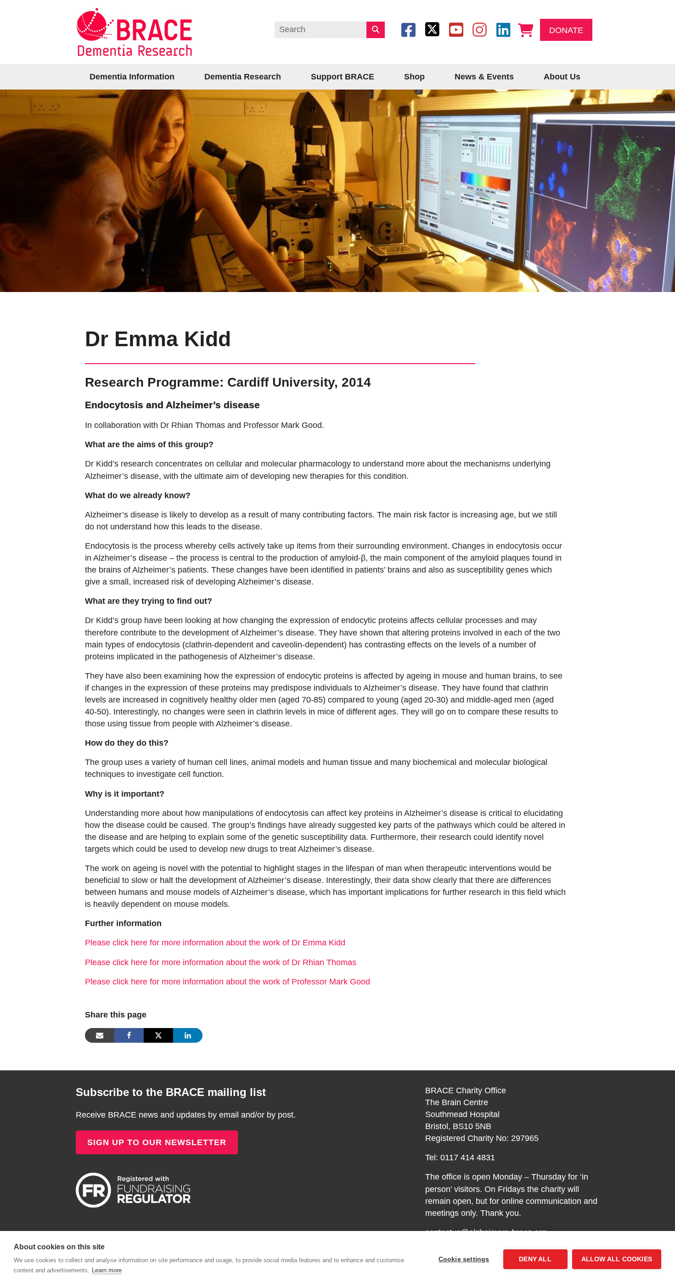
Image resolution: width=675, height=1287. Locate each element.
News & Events (484, 76)
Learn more (107, 1270)
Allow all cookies (616, 1259)
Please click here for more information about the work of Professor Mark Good (227, 981)
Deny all (535, 1259)
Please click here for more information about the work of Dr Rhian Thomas (220, 962)
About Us (562, 76)
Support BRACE (342, 76)
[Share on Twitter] (158, 1035)
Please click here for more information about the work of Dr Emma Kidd (215, 942)
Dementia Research (242, 76)
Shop (414, 76)
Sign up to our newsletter (156, 1142)
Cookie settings (464, 1259)
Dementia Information (132, 76)
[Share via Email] (99, 1035)
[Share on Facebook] (129, 1035)
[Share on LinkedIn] (187, 1035)
